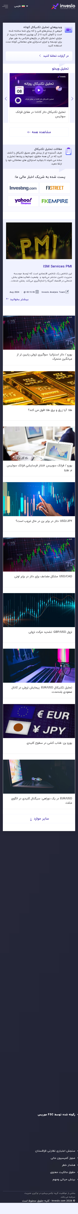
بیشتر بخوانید (19, 299)
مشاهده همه (41, 132)
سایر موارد (41, 818)
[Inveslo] (63, 6)
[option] (39, 98)
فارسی (17, 6)
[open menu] (8, 6)
